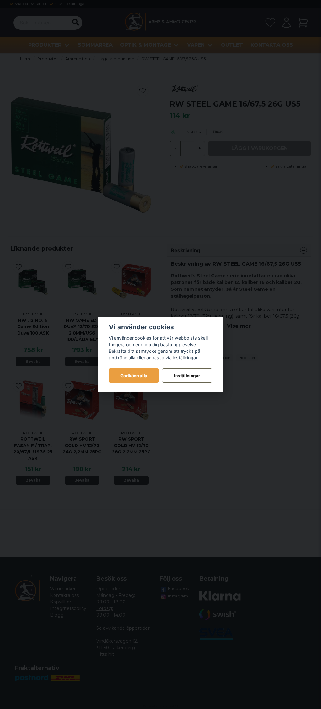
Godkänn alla (133, 375)
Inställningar (187, 375)
